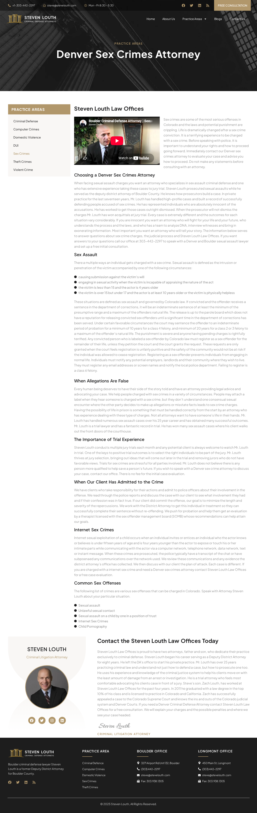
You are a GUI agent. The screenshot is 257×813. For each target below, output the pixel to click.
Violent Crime (23, 170)
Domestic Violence (27, 137)
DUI (15, 145)
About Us (168, 19)
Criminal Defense (25, 121)
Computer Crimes (26, 129)
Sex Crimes (21, 153)
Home (151, 19)
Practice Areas (192, 19)
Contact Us (237, 19)
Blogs (218, 19)
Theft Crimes (22, 162)
